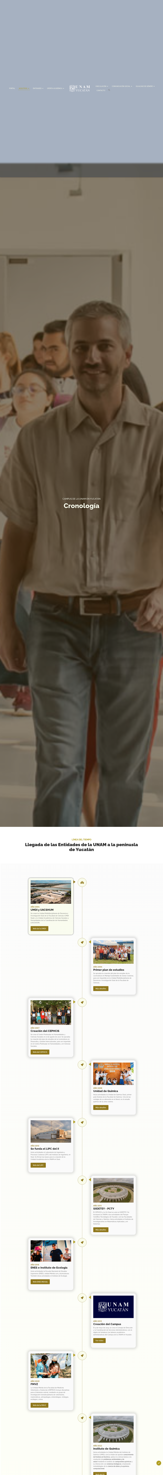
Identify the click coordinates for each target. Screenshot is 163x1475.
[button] (109, 90)
